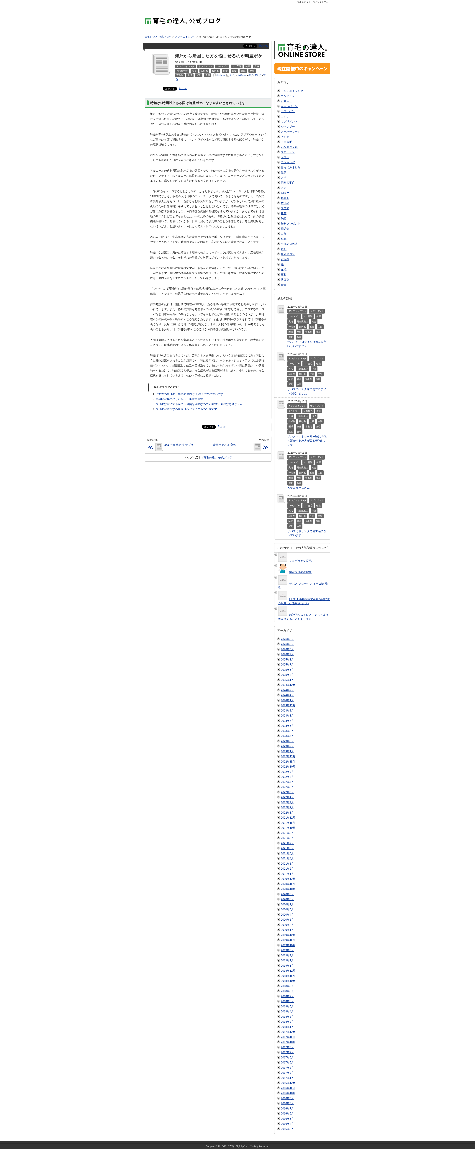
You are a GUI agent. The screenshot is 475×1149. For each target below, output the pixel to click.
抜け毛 (285, 203)
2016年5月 (287, 1118)
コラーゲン (288, 111)
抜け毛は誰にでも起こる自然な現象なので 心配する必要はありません (199, 404)
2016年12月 (288, 1082)
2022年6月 (287, 787)
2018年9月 (287, 986)
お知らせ (286, 101)
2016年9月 (287, 1098)
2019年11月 (288, 940)
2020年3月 (287, 919)
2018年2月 (287, 1021)
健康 (283, 172)
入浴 (283, 177)
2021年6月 (287, 848)
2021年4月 (287, 858)
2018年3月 (287, 1016)
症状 (250, 75)
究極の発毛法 (289, 243)
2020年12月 (288, 878)
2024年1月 (287, 700)
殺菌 (283, 213)
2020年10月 (288, 889)
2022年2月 (287, 807)
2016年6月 (287, 1113)
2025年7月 (287, 664)
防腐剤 (285, 279)
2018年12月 (288, 970)
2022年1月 (287, 812)
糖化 (283, 249)
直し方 (258, 75)
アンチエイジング (292, 90)
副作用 (285, 192)
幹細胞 (285, 198)
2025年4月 (287, 674)
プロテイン (288, 152)
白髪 (283, 233)
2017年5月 (287, 1062)
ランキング (288, 162)
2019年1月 (287, 965)
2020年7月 (287, 904)
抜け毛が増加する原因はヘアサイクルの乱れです (186, 409)
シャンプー (288, 126)
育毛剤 (285, 259)
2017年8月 (287, 1047)
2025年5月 (287, 669)
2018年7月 (287, 996)
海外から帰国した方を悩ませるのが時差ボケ (219, 56)
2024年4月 (287, 695)
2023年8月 (287, 715)
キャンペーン (289, 106)
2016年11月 (288, 1088)
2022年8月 (287, 776)
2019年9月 (287, 950)
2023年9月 (287, 710)
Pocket (263, 45)
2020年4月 (287, 914)
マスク (285, 157)
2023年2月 (287, 746)
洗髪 (283, 218)
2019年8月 (287, 955)
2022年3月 (287, 802)
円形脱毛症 (288, 182)
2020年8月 (287, 899)
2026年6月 (287, 644)
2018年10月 (288, 980)
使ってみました (290, 167)
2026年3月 (287, 654)
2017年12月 (288, 1031)
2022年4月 (287, 797)
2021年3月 (287, 863)
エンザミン (288, 96)
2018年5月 (287, 1006)
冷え (283, 187)
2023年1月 (287, 751)
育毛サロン (288, 254)
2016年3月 (287, 1128)
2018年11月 (288, 975)
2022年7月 (287, 782)
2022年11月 (288, 761)
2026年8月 (287, 639)
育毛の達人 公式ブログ (218, 457)
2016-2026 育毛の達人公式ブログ (235, 1146)
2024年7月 (287, 690)
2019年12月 (288, 935)
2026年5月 (287, 649)
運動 (283, 274)
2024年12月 (288, 684)
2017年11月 (288, 1037)
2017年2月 (287, 1072)
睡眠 (283, 238)
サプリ (232, 75)
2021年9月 (287, 833)
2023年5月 (287, 730)
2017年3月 (287, 1067)
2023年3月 (287, 741)
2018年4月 (287, 1011)
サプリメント (289, 121)
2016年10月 (288, 1093)
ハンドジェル (289, 147)
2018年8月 (287, 991)
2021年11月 (288, 822)
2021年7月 (287, 843)
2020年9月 (287, 894)
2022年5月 (287, 792)
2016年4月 (287, 1123)
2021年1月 (287, 873)
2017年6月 (287, 1057)
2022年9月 (287, 771)
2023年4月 (287, 735)
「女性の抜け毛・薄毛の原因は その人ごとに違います (189, 394)
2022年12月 (288, 756)
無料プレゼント (290, 223)
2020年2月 (287, 924)
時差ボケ (242, 75)
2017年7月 (287, 1052)
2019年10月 (288, 945)
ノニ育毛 (286, 141)
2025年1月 (287, 679)
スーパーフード (290, 131)
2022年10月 (288, 766)
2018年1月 (287, 1026)
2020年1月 (287, 929)
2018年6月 (287, 1001)
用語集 (285, 228)
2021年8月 (287, 838)
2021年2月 (287, 868)
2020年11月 (288, 884)
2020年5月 (287, 909)
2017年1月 (287, 1077)
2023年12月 (288, 705)
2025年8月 (287, 659)
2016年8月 (287, 1103)
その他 (285, 136)
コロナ (285, 116)
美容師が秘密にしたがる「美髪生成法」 (181, 399)
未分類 (285, 208)
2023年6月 (287, 725)
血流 (283, 269)
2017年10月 (288, 1042)
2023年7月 (287, 720)
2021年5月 (287, 853)
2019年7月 (287, 960)
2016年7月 (287, 1108)
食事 (283, 284)
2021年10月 (288, 827)
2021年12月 (288, 817)
